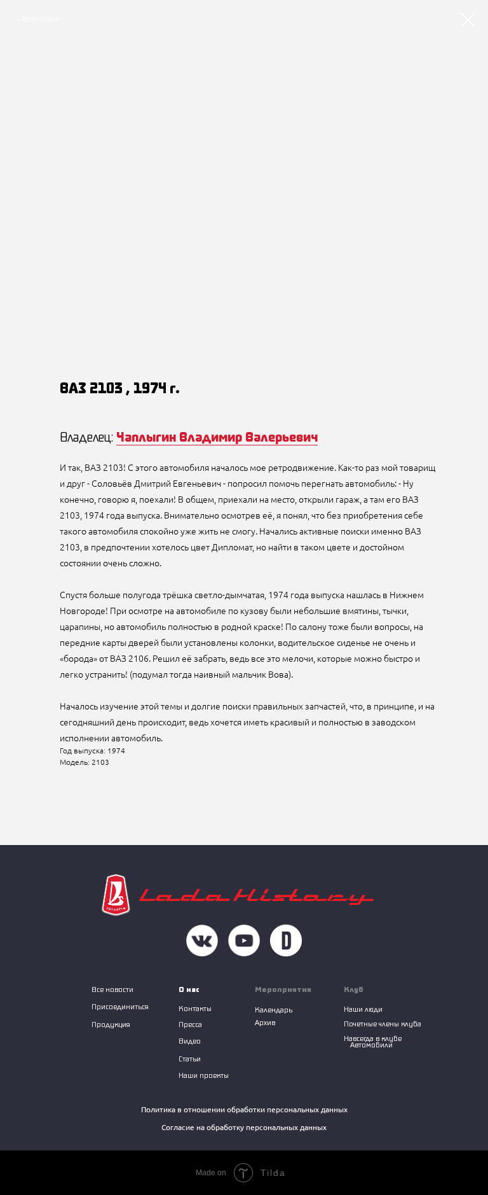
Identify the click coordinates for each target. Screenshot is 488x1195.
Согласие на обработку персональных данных (244, 1127)
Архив (265, 1022)
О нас (189, 989)
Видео (190, 1040)
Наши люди (363, 1009)
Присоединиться (120, 1006)
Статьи (190, 1058)
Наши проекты (204, 1075)
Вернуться (40, 18)
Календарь (273, 1009)
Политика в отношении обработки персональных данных (244, 1109)
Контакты (195, 1008)
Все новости (112, 989)
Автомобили (371, 1044)
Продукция (111, 1024)
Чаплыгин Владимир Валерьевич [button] (217, 436)
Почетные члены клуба (382, 1023)
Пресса (190, 1024)
